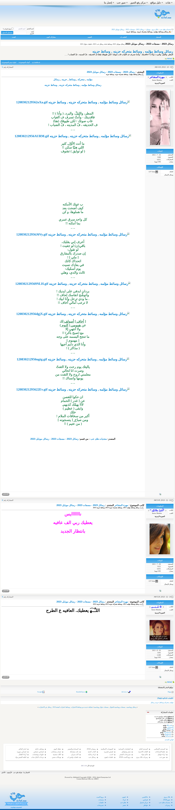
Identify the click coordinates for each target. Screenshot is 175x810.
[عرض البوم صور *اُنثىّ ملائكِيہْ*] (160, 591)
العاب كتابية (92, 752)
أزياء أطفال (22, 754)
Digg (169, 692)
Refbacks (168, 736)
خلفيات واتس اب (72, 757)
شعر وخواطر (126, 752)
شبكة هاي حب (17, 772)
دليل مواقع (155, 2)
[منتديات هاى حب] (162, 19)
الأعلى (3, 772)
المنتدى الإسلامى (159, 749)
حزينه (64, 79)
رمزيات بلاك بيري (142, 757)
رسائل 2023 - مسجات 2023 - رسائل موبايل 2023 (111, 72)
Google (39, 692)
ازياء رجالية (92, 754)
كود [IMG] (170, 729)
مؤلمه (89, 79)
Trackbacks (167, 732)
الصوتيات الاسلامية (107, 749)
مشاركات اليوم (51, 37)
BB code (169, 725)
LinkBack (37, 62)
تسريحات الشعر (125, 754)
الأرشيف (9, 772)
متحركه (81, 79)
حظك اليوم (57, 749)
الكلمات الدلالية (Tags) (165, 698)
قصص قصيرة (108, 752)
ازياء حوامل (161, 754)
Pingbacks (168, 734)
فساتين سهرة (21, 752)
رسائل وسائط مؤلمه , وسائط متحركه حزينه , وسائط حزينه (132, 51)
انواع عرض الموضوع (9, 62)
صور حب (121, 2)
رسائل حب (92, 757)
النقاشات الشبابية (125, 749)
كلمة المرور (32, 32)
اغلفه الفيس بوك (20, 757)
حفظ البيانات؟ (7, 29)
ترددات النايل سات (37, 757)
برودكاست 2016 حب (125, 758)
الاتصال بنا (27, 772)
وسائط (72, 79)
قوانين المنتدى (169, 739)
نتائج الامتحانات (160, 752)
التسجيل (158, 37)
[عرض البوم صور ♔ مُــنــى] (160, 677)
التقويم (90, 37)
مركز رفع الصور (138, 2)
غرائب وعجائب (56, 752)
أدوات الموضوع (25, 62)
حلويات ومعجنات (38, 754)
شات (168, 2)
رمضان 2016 (91, 749)
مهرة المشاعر (121, 505)
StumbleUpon (80, 692)
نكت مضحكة (74, 752)
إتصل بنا (108, 2)
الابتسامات (170, 727)
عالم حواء (144, 754)
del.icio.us (125, 692)
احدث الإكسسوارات (108, 756)
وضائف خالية (39, 749)
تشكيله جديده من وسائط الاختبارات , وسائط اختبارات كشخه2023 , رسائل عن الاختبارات (66, 707)
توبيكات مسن (56, 757)
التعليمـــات (123, 37)
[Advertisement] (73, 183)
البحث (14, 37)
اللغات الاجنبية (143, 752)
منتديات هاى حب (165, 29)
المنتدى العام (143, 749)
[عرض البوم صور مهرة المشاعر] (160, 495)
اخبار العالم (22, 749)
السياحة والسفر (73, 749)
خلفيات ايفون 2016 (108, 758)
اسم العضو (30, 28)
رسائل (56, 79)
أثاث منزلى (74, 754)
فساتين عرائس (38, 752)
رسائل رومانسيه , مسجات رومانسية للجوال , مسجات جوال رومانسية (115, 707)
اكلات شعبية (57, 754)
